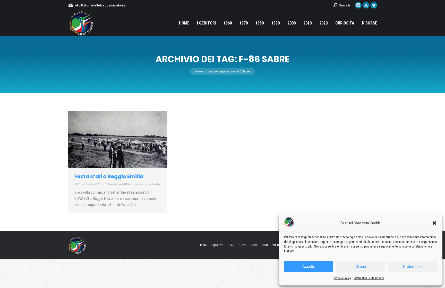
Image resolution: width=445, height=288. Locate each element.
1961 (77, 184)
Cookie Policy (342, 278)
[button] (434, 223)
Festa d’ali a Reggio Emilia (108, 176)
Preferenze (412, 266)
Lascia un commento (146, 184)
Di (93, 184)
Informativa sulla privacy (369, 278)
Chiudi (360, 266)
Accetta (308, 266)
